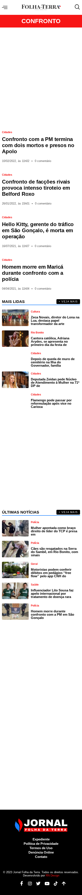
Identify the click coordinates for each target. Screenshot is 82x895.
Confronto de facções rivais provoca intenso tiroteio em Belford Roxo (36, 188)
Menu (6, 7)
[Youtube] (45, 883)
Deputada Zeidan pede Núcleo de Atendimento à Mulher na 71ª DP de (55, 382)
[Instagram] (28, 883)
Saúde (35, 584)
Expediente (41, 839)
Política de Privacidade (41, 843)
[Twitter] (36, 883)
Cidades (7, 132)
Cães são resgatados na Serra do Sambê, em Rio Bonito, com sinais (54, 552)
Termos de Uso (41, 848)
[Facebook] (20, 883)
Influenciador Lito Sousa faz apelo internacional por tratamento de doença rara (52, 593)
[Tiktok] (54, 883)
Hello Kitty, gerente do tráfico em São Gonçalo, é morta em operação (38, 230)
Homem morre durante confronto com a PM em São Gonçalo (52, 614)
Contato (41, 857)
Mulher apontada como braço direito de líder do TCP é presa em (54, 531)
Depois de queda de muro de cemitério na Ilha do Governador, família (53, 362)
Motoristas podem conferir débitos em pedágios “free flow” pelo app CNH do (51, 573)
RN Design (52, 875)
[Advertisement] (41, 77)
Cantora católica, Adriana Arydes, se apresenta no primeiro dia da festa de (50, 341)
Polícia (35, 522)
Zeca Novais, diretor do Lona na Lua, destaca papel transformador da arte (55, 320)
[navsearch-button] (76, 7)
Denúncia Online (41, 852)
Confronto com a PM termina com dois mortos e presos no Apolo (38, 145)
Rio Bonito (37, 332)
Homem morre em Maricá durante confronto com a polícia (32, 273)
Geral (34, 564)
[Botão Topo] (62, 883)
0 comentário (43, 161)
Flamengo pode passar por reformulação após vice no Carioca (51, 403)
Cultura (35, 311)
